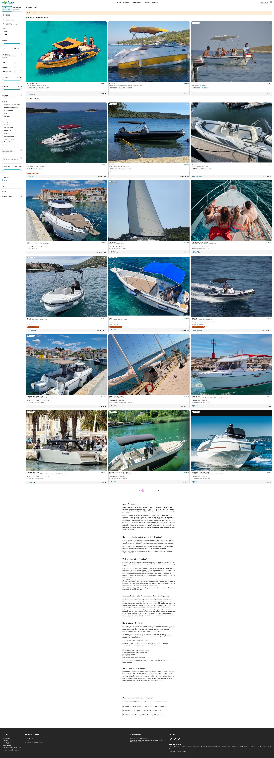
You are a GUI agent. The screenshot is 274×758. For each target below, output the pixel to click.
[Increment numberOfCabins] (21, 67)
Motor (5, 31)
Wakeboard (7, 124)
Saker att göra (126, 2)
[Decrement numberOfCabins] (15, 67)
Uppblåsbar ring (8, 127)
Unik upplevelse (8, 110)
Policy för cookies (7, 742)
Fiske (5, 113)
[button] (66, 81)
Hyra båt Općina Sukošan (130, 715)
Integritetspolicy (6, 740)
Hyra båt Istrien (137, 710)
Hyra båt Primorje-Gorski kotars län (132, 706)
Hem (27, 8)
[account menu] (271, 2)
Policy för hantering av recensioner (11, 750)
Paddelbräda (7, 142)
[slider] (3, 43)
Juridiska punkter (7, 745)
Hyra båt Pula (147, 710)
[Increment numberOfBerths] (21, 71)
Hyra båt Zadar (157, 710)
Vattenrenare (7, 130)
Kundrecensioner (29, 738)
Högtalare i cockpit (9, 139)
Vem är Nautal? (6, 738)
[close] (270, 13)
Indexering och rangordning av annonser (12, 747)
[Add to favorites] (270, 23)
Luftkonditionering (9, 136)
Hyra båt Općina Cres (160, 706)
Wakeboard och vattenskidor (12, 104)
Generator (7, 133)
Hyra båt (119, 2)
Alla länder (7, 177)
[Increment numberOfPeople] (21, 63)
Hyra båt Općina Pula (157, 715)
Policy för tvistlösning (8, 749)
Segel (5, 34)
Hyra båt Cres (148, 706)
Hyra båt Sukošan (144, 715)
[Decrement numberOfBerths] (15, 71)
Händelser (7, 116)
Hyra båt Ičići (127, 710)
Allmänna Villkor (6, 743)
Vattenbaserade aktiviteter (11, 107)
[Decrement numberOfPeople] (15, 62)
